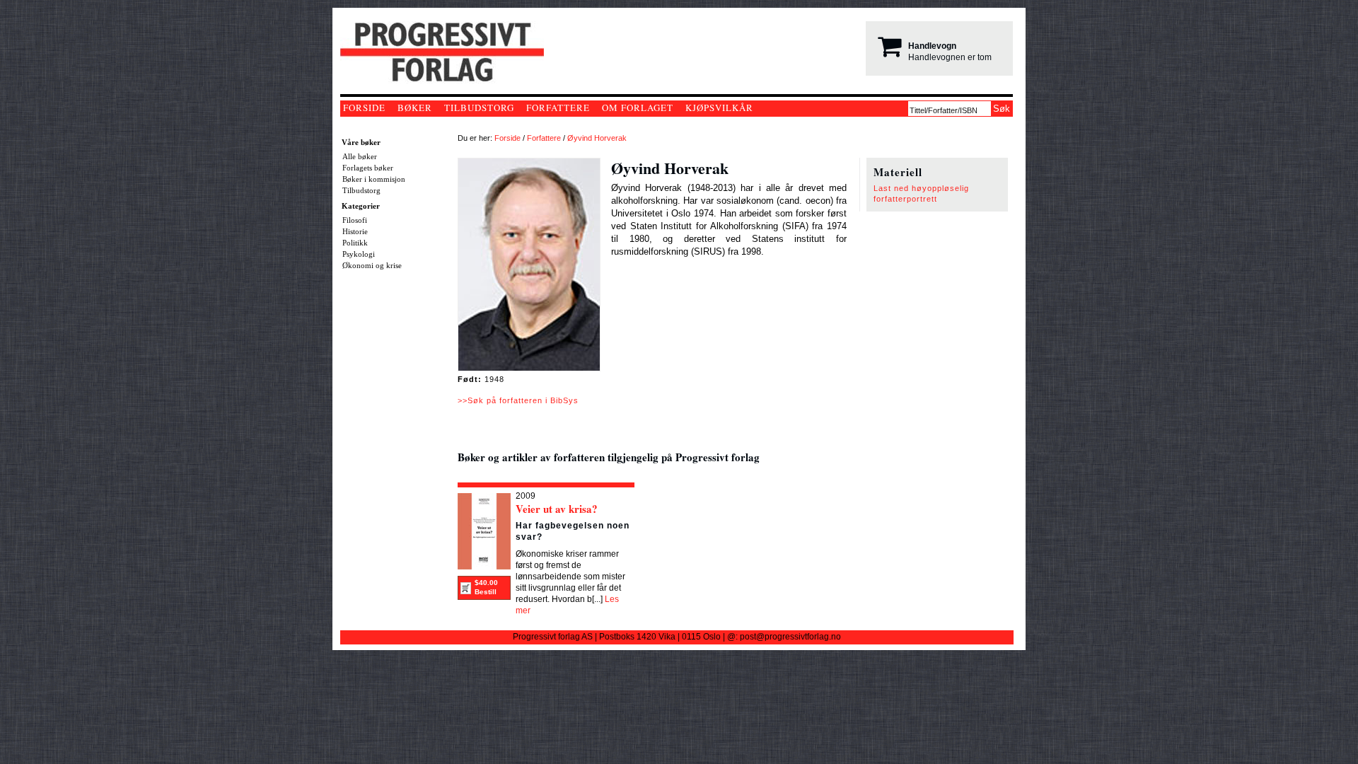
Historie (355, 231)
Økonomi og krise (372, 265)
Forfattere (544, 138)
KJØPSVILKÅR (719, 107)
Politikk (355, 242)
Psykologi (358, 254)
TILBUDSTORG (479, 107)
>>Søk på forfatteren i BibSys (518, 400)
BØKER (414, 107)
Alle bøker (359, 156)
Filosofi (354, 220)
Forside (507, 138)
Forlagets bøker (367, 167)
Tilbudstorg (361, 190)
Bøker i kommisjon (373, 179)
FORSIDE (364, 107)
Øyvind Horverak (597, 138)
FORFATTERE (558, 107)
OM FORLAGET (637, 107)
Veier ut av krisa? (557, 508)
